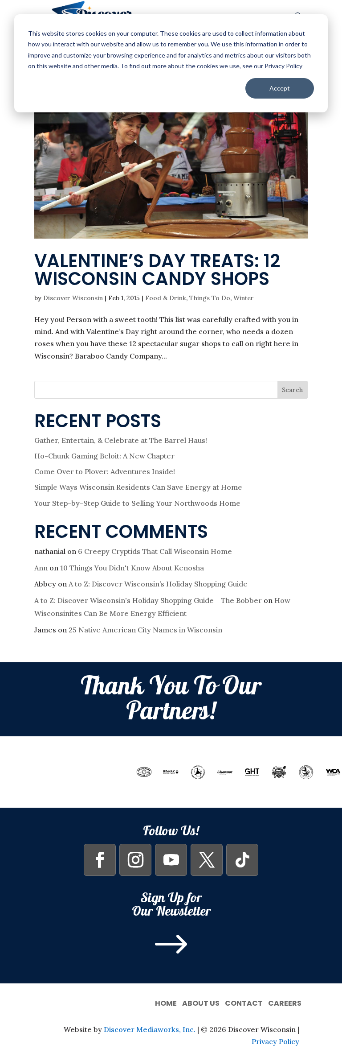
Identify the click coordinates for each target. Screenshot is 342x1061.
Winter (243, 298)
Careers (284, 1002)
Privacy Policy (275, 1041)
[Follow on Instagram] (135, 860)
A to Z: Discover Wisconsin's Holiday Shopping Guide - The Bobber (148, 600)
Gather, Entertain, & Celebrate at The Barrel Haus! (120, 440)
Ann (41, 567)
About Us (201, 1002)
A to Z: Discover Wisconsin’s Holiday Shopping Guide (158, 583)
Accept (279, 88)
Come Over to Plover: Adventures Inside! (104, 471)
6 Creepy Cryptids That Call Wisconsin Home (155, 551)
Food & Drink (165, 298)
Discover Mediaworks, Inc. (149, 1029)
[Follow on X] (207, 860)
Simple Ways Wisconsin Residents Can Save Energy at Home (138, 487)
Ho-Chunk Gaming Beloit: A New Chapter (104, 455)
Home (166, 1002)
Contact (244, 1002)
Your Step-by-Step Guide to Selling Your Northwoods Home (137, 503)
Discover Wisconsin (73, 298)
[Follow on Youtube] (171, 860)
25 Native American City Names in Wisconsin (145, 629)
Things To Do (209, 298)
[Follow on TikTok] (242, 860)
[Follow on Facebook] (100, 860)
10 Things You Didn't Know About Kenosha (132, 567)
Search (292, 390)
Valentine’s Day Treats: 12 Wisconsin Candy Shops (157, 269)
